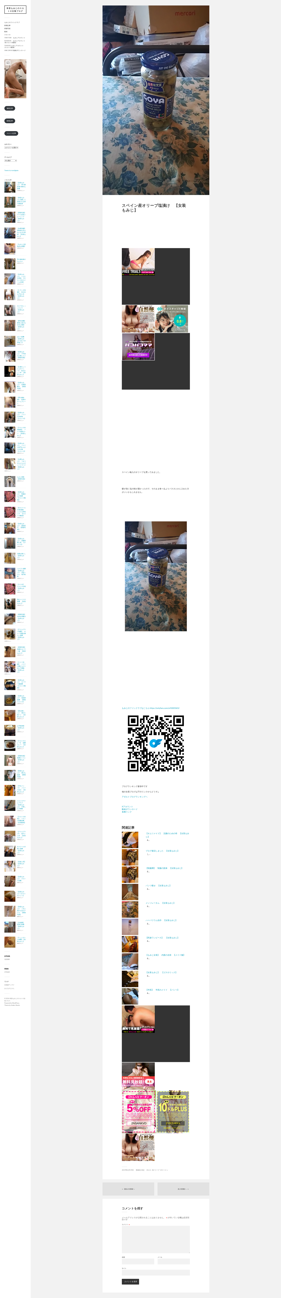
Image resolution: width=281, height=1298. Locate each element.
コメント (126, 1224)
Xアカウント (127, 806)
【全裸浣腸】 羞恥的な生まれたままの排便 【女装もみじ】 (22, 232)
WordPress (15, 1003)
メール (160, 1257)
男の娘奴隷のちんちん (21, 260)
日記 (142, 1170)
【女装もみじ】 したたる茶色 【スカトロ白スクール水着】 (21, 278)
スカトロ (7, 34)
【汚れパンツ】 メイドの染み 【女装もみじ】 (21, 789)
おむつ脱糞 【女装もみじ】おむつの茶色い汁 (21, 340)
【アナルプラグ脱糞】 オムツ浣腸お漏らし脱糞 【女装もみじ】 (21, 634)
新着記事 (7, 25)
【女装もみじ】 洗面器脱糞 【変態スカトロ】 (21, 699)
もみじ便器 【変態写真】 (21, 478)
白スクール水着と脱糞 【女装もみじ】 (21, 849)
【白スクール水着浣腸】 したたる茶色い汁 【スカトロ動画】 (21, 511)
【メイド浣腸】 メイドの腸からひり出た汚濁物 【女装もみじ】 (21, 667)
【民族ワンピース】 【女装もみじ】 (162, 937)
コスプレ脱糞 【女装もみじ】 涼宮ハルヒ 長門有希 (22, 572)
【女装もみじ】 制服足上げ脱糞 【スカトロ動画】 (21, 496)
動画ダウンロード (130, 809)
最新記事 (10, 108)
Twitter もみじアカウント (14, 38)
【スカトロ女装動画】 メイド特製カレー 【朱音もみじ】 (21, 431)
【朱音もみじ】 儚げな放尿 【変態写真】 (21, 774)
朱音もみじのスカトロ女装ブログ (15, 9)
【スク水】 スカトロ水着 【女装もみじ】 (22, 587)
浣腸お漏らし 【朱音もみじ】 (22, 555)
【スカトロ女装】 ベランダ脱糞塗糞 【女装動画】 (21, 819)
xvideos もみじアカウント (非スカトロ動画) (15, 41)
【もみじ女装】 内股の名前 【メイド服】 (165, 955)
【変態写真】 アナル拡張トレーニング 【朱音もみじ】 (22, 216)
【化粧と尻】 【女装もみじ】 (22, 863)
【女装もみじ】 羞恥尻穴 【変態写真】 (21, 526)
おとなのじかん (9, 988)
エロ (149, 1170)
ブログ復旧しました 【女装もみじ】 (162, 851)
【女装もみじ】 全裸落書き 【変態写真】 (21, 385)
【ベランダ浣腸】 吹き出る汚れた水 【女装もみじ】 (21, 294)
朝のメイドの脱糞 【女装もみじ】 (21, 601)
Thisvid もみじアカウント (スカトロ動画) (14, 46)
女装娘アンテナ (9, 985)
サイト (124, 1268)
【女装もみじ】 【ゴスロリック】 (161, 972)
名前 (123, 1257)
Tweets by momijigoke (11, 170)
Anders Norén (15, 1005)
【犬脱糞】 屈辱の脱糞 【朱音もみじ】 (21, 925)
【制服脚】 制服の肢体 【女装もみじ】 (164, 868)
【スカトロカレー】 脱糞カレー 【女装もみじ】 (21, 744)
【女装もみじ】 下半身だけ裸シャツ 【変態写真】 (22, 355)
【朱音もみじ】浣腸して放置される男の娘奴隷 (21, 200)
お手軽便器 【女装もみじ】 (21, 728)
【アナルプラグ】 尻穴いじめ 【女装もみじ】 (21, 834)
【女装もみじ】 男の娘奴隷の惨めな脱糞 (21, 185)
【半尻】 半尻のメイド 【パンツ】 (162, 990)
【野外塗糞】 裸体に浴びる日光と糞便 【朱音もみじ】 (22, 325)
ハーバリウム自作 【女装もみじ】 (161, 920)
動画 (5, 31)
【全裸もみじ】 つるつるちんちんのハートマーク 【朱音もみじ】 (22, 464)
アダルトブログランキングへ (135, 796)
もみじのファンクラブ (12, 22)
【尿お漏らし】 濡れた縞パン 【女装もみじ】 (21, 714)
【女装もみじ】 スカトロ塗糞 (21, 878)
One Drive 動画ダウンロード (15, 50)
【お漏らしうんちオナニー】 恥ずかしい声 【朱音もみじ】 (21, 370)
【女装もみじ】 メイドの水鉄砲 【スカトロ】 (21, 415)
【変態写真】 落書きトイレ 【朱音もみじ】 (22, 759)
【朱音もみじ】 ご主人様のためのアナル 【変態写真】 (21, 910)
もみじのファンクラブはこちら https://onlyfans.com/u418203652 (150, 708)
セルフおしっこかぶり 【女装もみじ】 (21, 309)
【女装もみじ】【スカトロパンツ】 (21, 893)
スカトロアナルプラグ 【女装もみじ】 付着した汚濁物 (21, 805)
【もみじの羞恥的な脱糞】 (21, 245)
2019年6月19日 (128, 1170)
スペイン (164, 1170)
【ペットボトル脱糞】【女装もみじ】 (21, 939)
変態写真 (7, 28)
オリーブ (156, 1170)
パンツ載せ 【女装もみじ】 (158, 885)
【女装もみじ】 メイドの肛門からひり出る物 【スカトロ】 (21, 447)
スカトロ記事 (11, 133)
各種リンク (127, 812)
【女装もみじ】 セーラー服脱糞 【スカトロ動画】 (21, 684)
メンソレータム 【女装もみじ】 (160, 903)
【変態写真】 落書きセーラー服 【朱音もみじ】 (22, 650)
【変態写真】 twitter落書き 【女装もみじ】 (22, 617)
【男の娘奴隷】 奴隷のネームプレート (21, 400)
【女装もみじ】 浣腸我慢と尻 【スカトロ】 (21, 541)
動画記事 (10, 121)
